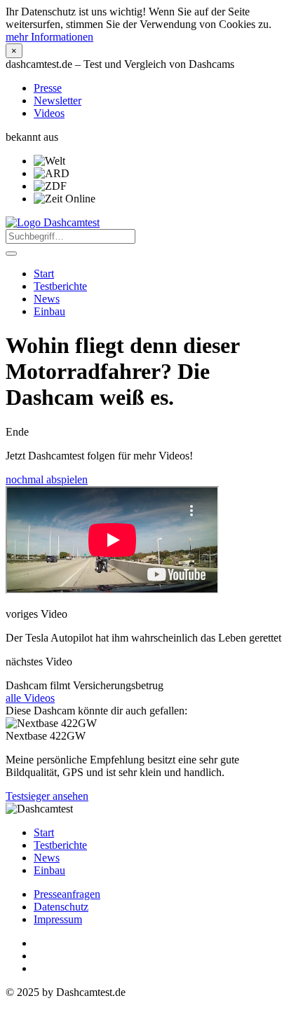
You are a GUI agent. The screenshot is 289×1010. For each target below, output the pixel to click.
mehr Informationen (49, 37)
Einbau (49, 311)
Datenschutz (61, 907)
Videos (49, 113)
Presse (48, 88)
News (47, 299)
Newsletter (57, 100)
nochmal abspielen (47, 479)
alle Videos (30, 698)
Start (44, 273)
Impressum (58, 919)
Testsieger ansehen (47, 796)
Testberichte (60, 286)
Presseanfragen (67, 894)
